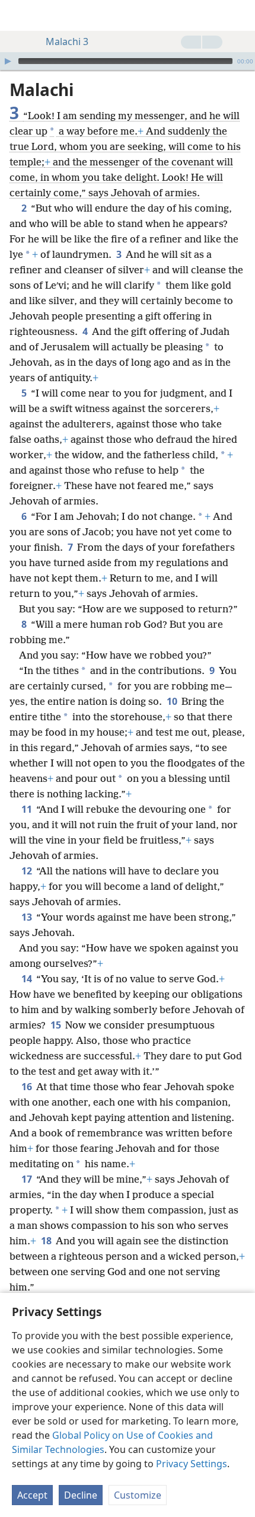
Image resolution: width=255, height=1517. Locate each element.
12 (27, 870)
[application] (127, 61)
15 (56, 1024)
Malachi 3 (67, 41)
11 (27, 809)
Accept (32, 1495)
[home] (17, 15)
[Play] (7, 61)
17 (27, 1179)
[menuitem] (17, 15)
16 (27, 1086)
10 (173, 701)
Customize (137, 1495)
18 (47, 1240)
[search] (240, 15)
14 (27, 978)
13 (27, 917)
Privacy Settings (191, 1463)
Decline (80, 1495)
